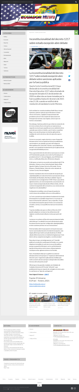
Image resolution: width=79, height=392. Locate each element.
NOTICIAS (12, 28)
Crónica (5, 46)
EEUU (5, 58)
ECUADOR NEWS (30, 28)
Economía (6, 39)
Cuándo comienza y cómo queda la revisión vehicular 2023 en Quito (50, 305)
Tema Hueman (17, 388)
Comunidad (6, 52)
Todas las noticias (40, 32)
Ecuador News (34, 46)
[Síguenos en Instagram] (75, 388)
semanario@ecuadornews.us (62, 336)
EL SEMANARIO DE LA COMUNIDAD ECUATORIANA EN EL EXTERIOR (17, 2)
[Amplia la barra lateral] (76, 32)
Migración (6, 61)
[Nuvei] (10, 142)
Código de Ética (7, 102)
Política (31, 32)
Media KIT (6, 99)
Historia (5, 93)
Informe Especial (7, 49)
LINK (46, 274)
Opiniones (6, 70)
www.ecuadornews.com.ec (37, 286)
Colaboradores (7, 96)
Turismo (5, 67)
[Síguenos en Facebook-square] (72, 388)
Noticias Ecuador (7, 80)
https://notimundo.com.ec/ (37, 284)
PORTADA (5, 28)
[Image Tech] (10, 122)
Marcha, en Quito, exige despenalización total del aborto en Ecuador (34, 305)
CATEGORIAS (20, 28)
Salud (5, 64)
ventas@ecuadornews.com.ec (63, 345)
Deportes (6, 42)
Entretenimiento (7, 55)
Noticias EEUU (7, 83)
